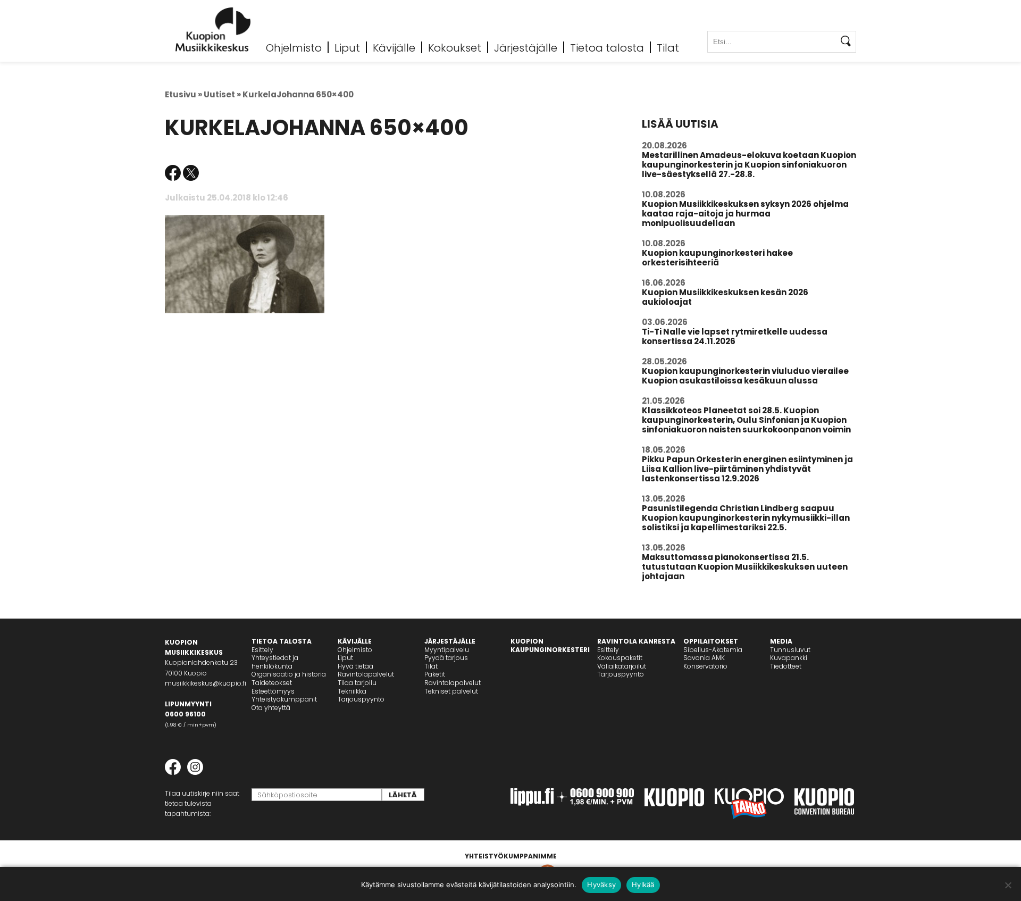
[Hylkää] (1007, 885)
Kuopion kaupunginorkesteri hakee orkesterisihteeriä (717, 257)
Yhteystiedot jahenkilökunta (275, 662)
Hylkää (643, 884)
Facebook (173, 173)
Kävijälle (394, 47)
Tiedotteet (785, 666)
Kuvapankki (788, 657)
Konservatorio (705, 666)
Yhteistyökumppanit (284, 699)
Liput (347, 47)
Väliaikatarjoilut (621, 666)
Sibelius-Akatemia (712, 649)
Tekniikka (352, 691)
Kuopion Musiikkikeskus (213, 29)
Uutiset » (222, 94)
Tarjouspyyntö (361, 699)
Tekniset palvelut (451, 691)
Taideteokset (272, 682)
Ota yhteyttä (271, 707)
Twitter (191, 173)
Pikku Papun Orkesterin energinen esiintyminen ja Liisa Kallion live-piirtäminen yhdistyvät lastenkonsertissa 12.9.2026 (747, 469)
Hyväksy (601, 884)
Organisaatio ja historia (289, 674)
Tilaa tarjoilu (357, 682)
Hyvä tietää (355, 666)
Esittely (262, 649)
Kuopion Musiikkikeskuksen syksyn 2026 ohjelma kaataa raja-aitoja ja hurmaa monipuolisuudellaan (745, 213)
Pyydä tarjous (446, 657)
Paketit (434, 674)
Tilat (668, 47)
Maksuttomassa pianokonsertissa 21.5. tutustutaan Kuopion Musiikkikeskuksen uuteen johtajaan (745, 567)
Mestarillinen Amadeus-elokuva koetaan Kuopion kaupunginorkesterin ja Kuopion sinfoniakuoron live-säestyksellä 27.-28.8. (749, 164)
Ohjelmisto (294, 47)
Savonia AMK (704, 657)
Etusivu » (183, 94)
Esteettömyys (273, 691)
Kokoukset (454, 47)
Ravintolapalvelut (366, 674)
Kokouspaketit (619, 657)
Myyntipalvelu (446, 649)
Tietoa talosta (607, 47)
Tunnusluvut (790, 649)
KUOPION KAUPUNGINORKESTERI (550, 645)
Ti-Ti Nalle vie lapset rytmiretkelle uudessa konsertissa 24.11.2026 (734, 336)
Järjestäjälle (525, 47)
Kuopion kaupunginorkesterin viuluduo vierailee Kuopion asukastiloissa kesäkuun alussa (745, 375)
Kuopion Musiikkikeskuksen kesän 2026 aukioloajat (725, 297)
